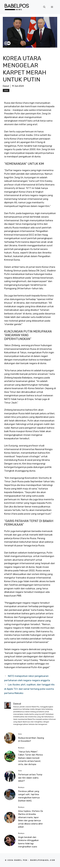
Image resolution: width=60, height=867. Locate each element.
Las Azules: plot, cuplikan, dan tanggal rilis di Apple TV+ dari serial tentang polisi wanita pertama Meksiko (29, 688)
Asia (6, 90)
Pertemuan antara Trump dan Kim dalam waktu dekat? (30, 777)
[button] (44, 7)
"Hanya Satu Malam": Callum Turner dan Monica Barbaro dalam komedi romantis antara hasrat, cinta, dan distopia (30, 758)
